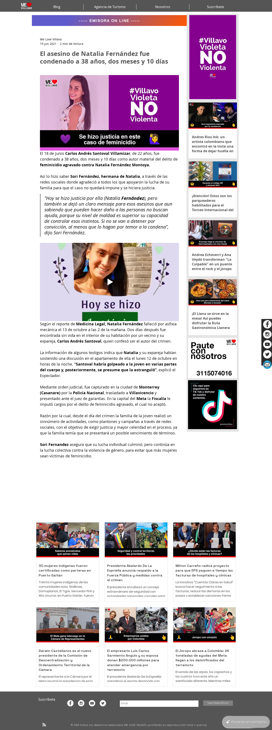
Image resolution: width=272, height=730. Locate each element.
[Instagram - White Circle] (267, 334)
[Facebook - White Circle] (267, 324)
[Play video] (109, 282)
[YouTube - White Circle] (267, 344)
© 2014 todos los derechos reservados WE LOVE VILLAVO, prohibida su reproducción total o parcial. (139, 725)
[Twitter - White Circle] (267, 354)
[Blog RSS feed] (44, 725)
